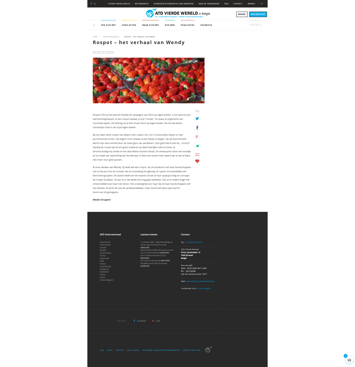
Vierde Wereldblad (111, 37)
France (102, 255)
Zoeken (254, 25)
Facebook (206, 25)
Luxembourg (105, 266)
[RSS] (94, 4)
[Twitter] (197, 118)
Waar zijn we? (150, 25)
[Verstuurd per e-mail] (197, 146)
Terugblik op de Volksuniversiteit (153, 263)
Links (110, 350)
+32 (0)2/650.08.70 (193, 242)
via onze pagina (203, 288)
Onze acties (129, 25)
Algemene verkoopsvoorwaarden (161, 350)
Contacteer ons (191, 350)
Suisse (102, 277)
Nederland (104, 272)
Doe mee (170, 25)
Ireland (103, 263)
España (103, 250)
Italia (102, 261)
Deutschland (105, 242)
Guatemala (104, 258)
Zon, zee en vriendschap (150, 260)
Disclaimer (133, 350)
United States (105, 253)
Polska (102, 274)
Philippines (104, 269)
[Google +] (197, 137)
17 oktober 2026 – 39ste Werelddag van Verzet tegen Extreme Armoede (156, 243)
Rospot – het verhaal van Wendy (139, 42)
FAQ (102, 350)
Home (95, 37)
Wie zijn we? (108, 25)
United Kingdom (106, 280)
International (105, 244)
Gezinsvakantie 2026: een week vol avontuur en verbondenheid (157, 251)
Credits (120, 350)
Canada (103, 247)
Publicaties (188, 25)
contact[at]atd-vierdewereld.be (199, 281)
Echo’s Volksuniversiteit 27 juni (153, 255)
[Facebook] (91, 4)
